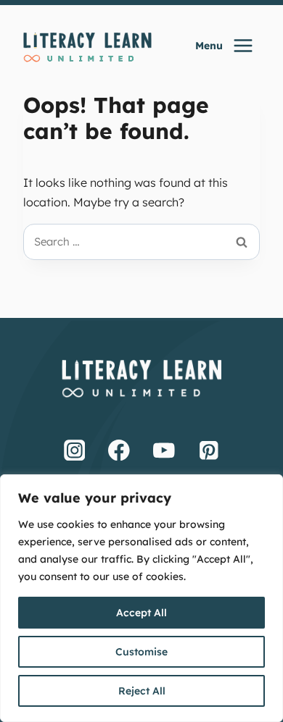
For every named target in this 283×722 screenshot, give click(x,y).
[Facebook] (119, 450)
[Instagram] (75, 450)
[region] (141, 598)
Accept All (141, 612)
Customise (141, 651)
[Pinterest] (209, 450)
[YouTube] (164, 450)
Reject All (141, 690)
